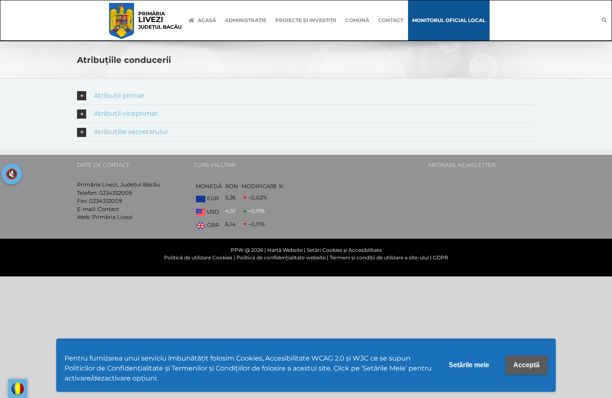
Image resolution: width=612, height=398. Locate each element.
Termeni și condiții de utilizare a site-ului (379, 257)
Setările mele (469, 364)
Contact (108, 209)
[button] (306, 96)
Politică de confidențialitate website (281, 257)
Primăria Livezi (112, 217)
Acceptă (526, 364)
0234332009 (115, 192)
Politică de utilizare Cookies (198, 257)
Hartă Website (285, 250)
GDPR (440, 257)
